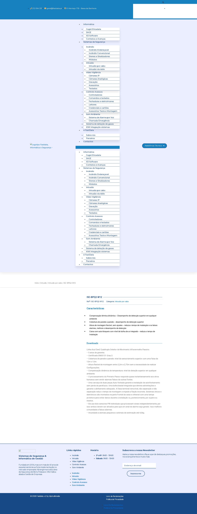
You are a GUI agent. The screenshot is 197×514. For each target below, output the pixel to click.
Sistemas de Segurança (94, 42)
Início (37, 283)
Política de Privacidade (114, 499)
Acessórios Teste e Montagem (103, 111)
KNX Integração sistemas (98, 127)
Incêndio (75, 455)
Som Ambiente (78, 467)
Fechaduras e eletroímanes (101, 101)
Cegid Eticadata (93, 29)
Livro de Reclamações (114, 496)
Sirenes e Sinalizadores (99, 56)
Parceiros (90, 138)
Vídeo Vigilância (78, 461)
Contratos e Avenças (95, 39)
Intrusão (43, 283)
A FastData (88, 130)
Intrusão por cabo (55, 283)
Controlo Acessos (79, 464)
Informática (88, 24)
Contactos (88, 141)
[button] (148, 2)
